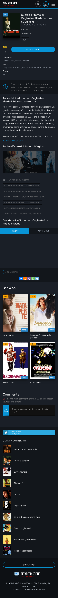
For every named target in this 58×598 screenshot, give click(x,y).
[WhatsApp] (33, 278)
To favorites (12, 272)
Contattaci (29, 565)
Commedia (26, 33)
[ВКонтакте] (21, 278)
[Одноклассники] (25, 278)
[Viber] (29, 278)
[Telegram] (37, 278)
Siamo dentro (16, 432)
